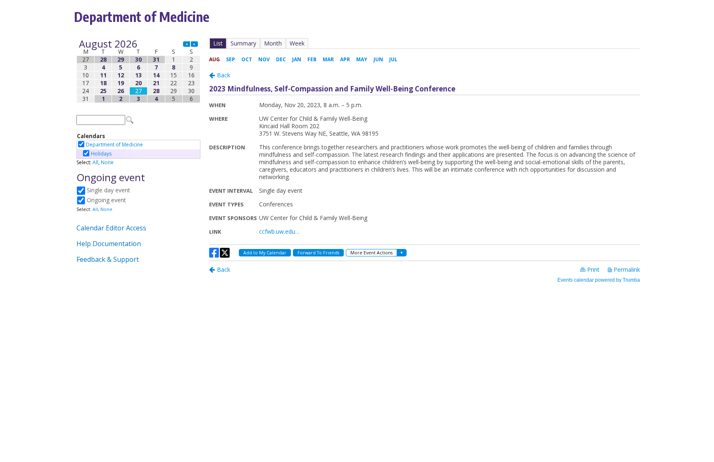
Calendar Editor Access (111, 227)
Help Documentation (108, 243)
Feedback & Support (107, 259)
